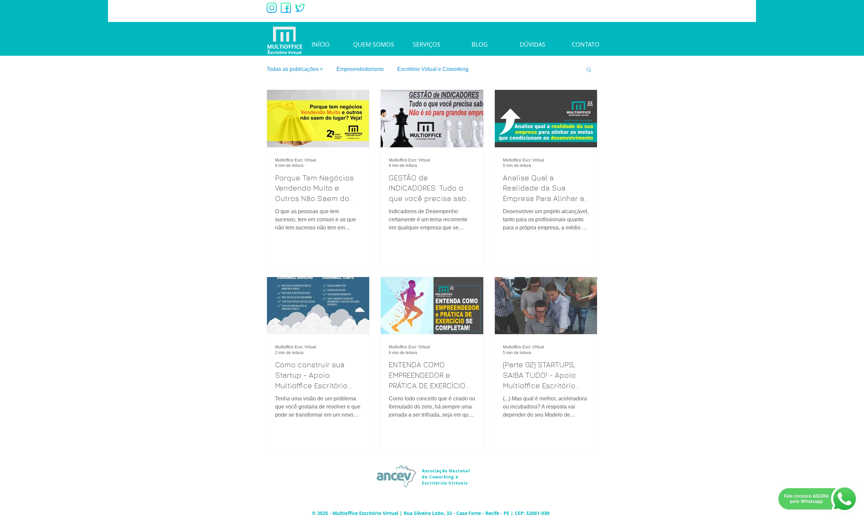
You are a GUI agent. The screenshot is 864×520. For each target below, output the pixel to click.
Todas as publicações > (295, 69)
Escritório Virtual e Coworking (432, 69)
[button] (589, 70)
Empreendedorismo (360, 69)
